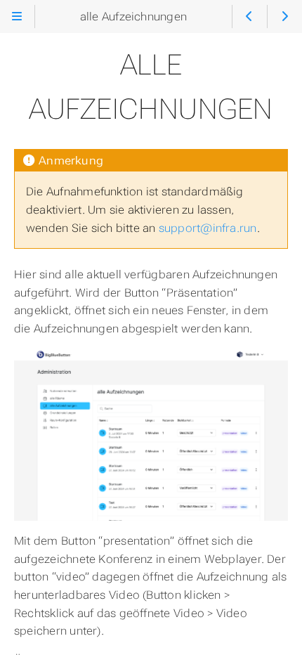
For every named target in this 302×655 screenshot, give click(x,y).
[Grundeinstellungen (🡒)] (284, 16)
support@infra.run (208, 228)
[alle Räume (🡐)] (249, 16)
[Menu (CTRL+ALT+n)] (17, 16)
